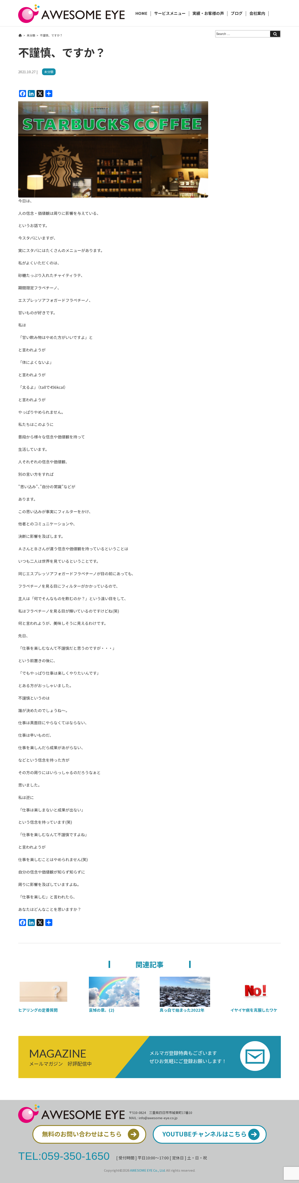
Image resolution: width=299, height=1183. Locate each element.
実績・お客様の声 (208, 13)
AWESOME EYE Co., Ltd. (147, 1170)
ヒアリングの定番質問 (38, 1010)
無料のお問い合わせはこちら (82, 1133)
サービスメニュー (170, 13)
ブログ (237, 13)
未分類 (31, 35)
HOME (141, 13)
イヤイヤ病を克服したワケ (253, 1010)
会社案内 (257, 13)
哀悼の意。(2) (101, 1010)
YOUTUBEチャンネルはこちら (204, 1133)
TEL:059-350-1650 (64, 1155)
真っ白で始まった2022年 (182, 1010)
